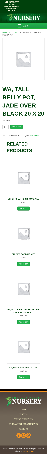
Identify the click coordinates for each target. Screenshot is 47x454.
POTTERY (13, 32)
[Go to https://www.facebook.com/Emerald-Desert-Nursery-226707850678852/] (18, 435)
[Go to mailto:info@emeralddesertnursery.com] (28, 435)
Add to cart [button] (23, 208)
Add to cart (16, 127)
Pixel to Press (28, 451)
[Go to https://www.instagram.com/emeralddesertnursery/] (23, 435)
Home (4, 32)
